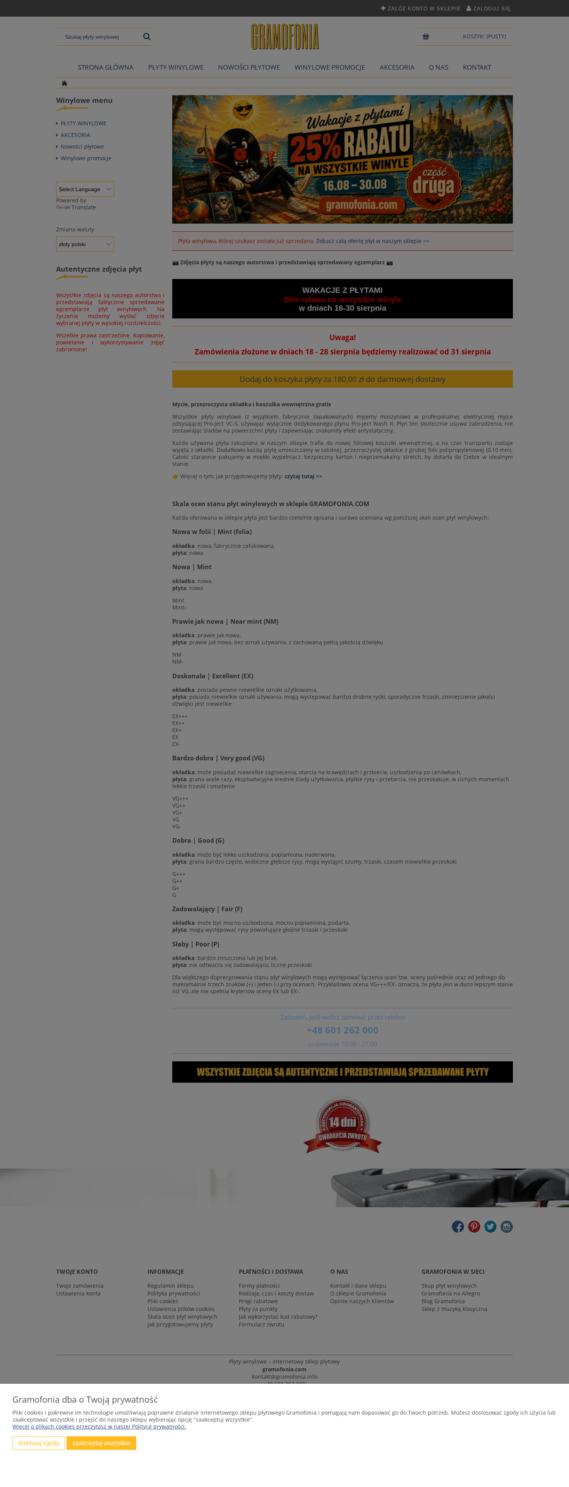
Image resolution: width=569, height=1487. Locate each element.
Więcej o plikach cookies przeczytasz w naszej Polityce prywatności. (99, 1426)
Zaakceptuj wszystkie (101, 1442)
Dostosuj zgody (39, 1442)
